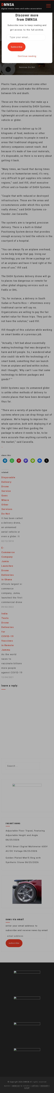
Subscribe (16, 47)
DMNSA (7, 4)
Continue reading (27, 56)
